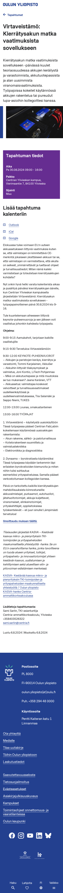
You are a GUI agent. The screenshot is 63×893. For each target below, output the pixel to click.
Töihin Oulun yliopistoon (20, 755)
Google (13, 238)
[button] (54, 885)
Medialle (9, 741)
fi (44, 887)
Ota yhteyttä (12, 733)
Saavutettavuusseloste (19, 775)
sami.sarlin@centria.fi (16, 623)
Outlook (14, 225)
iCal (11, 232)
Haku (13, 883)
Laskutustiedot (14, 762)
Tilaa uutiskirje (13, 748)
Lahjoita (27, 883)
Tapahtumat (15, 15)
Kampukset (11, 803)
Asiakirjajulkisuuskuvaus (20, 796)
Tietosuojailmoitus (16, 782)
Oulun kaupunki (14, 821)
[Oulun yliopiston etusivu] (31, 3)
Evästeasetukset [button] (14, 789)
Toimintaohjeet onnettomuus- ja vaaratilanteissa (26, 812)
